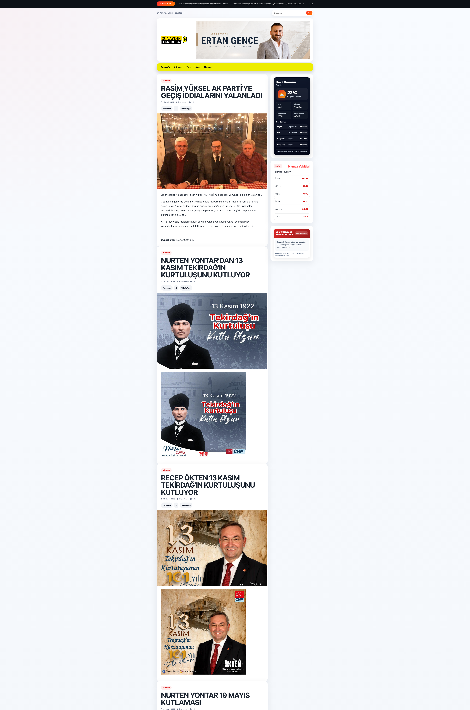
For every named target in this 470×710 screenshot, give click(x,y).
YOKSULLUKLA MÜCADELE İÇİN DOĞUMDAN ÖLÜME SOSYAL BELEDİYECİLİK (312, 4)
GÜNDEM (166, 81)
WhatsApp (186, 108)
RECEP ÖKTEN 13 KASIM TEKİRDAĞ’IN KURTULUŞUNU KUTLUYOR (208, 485)
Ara (309, 13)
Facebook (167, 108)
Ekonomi (208, 67)
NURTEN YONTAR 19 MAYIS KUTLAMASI (205, 699)
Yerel (189, 67)
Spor (197, 67)
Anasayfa (165, 67)
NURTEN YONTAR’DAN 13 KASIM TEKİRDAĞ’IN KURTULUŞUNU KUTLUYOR (205, 267)
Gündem (178, 67)
